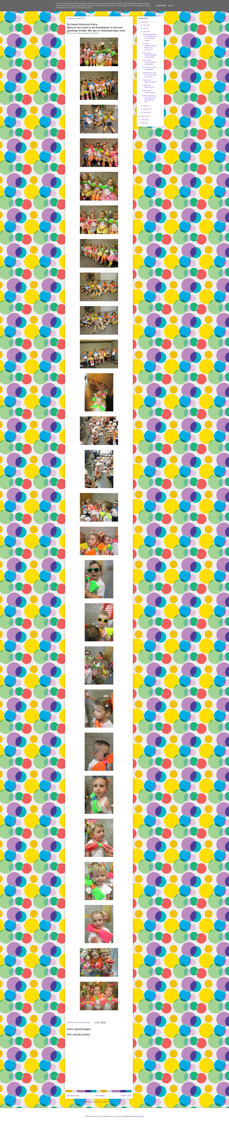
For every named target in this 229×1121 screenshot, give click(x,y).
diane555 (118, 1116)
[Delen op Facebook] (102, 1022)
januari (146, 112)
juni (144, 25)
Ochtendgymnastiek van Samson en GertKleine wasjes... (149, 37)
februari (146, 109)
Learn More (161, 5)
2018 (143, 22)
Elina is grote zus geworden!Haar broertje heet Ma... (149, 99)
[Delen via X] (100, 1022)
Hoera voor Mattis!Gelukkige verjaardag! (149, 55)
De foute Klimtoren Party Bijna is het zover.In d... (149, 46)
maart (145, 106)
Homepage (100, 1096)
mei (144, 28)
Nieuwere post (73, 1096)
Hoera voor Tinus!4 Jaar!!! (149, 91)
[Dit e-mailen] (96, 1022)
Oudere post (126, 1096)
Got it (171, 5)
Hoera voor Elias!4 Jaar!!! (149, 86)
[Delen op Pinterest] (105, 1022)
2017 (143, 116)
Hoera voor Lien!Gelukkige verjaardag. (149, 62)
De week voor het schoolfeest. (149, 68)
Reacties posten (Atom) (104, 1102)
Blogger (141, 1116)
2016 (143, 120)
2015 (143, 123)
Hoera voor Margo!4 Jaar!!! (149, 81)
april (145, 31)
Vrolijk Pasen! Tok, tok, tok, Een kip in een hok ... (150, 75)
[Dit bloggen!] (98, 1022)
